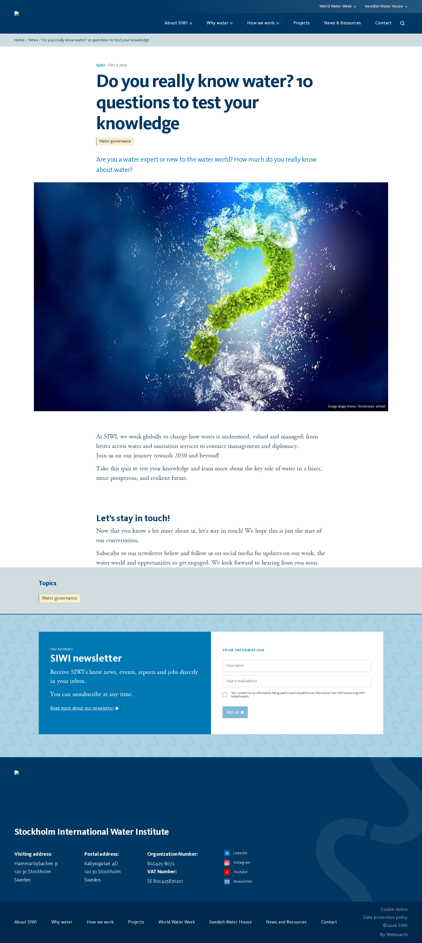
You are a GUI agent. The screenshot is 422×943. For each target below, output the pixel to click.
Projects (301, 23)
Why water (61, 922)
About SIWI (25, 922)
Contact (383, 23)
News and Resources (286, 922)
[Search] (402, 23)
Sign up (233, 712)
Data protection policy (385, 917)
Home (19, 40)
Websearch (397, 935)
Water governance (115, 141)
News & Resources (342, 23)
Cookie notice (394, 909)
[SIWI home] (211, 775)
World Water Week (176, 922)
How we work (100, 922)
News (33, 40)
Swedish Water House (230, 922)
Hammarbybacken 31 (36, 863)
